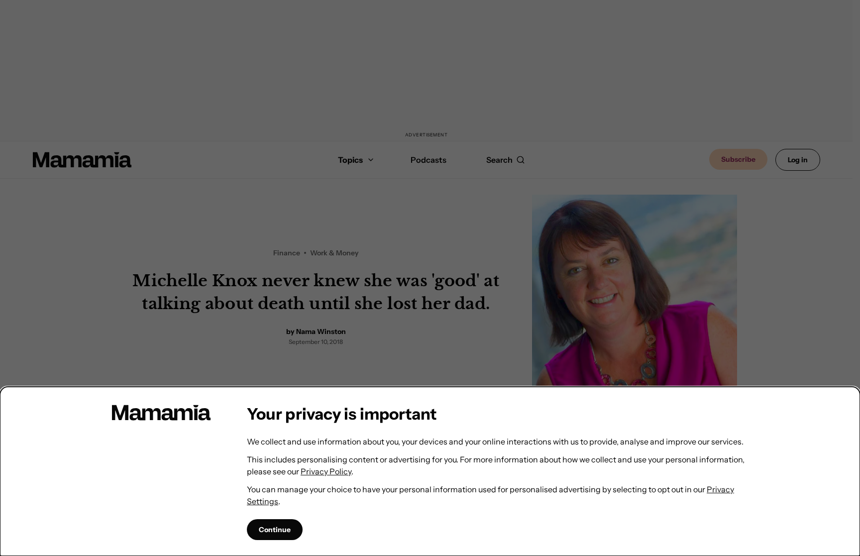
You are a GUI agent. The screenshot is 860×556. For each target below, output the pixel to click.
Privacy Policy (326, 471)
